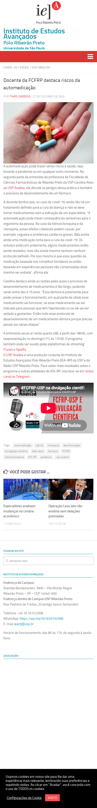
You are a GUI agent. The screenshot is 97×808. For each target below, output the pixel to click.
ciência (39, 445)
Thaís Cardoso (20, 96)
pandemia (46, 457)
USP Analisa (41, 67)
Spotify (21, 350)
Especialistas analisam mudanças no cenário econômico (19, 511)
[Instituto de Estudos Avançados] (48, 12)
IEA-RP (32, 457)
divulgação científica (16, 451)
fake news (38, 451)
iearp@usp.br (24, 624)
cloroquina (53, 445)
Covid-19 (10, 67)
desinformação (71, 445)
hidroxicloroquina (14, 457)
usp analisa (62, 457)
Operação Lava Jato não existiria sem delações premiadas (65, 511)
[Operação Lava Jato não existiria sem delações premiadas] (70, 489)
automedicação (22, 445)
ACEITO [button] (52, 797)
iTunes (8, 350)
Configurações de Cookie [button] (24, 798)
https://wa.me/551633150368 (41, 619)
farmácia (53, 451)
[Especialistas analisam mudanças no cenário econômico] (25, 489)
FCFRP (66, 451)
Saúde (24, 67)
